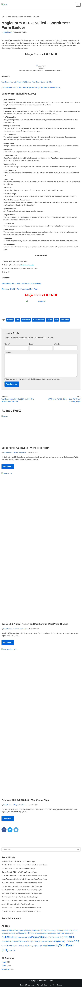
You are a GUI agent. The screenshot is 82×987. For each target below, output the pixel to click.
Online (20, 937)
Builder (10, 320)
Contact (59, 985)
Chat (46, 930)
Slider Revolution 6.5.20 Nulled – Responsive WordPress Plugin (24, 879)
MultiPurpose (62, 933)
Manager (53, 933)
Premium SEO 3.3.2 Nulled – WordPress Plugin (26, 800)
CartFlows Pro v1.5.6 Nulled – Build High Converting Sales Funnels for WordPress (31, 87)
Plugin (16, 452)
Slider (38, 941)
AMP (23, 930)
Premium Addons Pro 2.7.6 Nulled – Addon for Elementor (22, 886)
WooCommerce (51, 946)
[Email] (16, 829)
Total (4, 945)
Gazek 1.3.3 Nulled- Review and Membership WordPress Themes (35, 624)
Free (34, 933)
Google (39, 933)
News (70, 933)
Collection (60, 930)
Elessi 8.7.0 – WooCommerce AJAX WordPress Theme (21, 911)
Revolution (17, 941)
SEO (30, 941)
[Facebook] (4, 829)
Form (17, 320)
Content (68, 930)
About (52, 985)
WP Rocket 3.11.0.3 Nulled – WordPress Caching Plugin (22, 893)
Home (3, 16)
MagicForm (26, 320)
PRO (69, 937)
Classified (52, 930)
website (31, 265)
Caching (39, 930)
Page (27, 937)
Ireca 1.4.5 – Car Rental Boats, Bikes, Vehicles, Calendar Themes (25, 900)
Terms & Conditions (27, 985)
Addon (5, 930)
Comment (8, 353)
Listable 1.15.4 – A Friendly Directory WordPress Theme (21, 907)
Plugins (47, 937)
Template (59, 941)
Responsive (7, 941)
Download (6, 933)
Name (7, 344)
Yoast (12, 950)
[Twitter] (10, 829)
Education (14, 933)
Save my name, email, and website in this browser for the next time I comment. (33, 379)
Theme (16, 629)
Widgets (39, 945)
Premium (57, 937)
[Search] (78, 849)
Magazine (46, 933)
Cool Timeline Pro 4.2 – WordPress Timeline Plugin (20, 897)
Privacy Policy (42, 985)
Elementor (24, 933)
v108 (56, 320)
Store (44, 941)
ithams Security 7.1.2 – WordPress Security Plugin (19, 872)
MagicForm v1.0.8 (38, 320)
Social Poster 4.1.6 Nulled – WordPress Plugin (25, 448)
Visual (18, 945)
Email (31, 344)
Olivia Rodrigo (7, 32)
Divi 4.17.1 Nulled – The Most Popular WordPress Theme (22, 883)
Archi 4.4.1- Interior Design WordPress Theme (18, 904)
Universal (10, 946)
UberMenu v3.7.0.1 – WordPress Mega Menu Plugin (20, 289)
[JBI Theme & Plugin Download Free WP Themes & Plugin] (8, 4)
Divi (74, 930)
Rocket (24, 941)
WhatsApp (31, 946)
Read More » (7, 467)
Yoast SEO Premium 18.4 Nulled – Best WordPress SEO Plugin (24, 875)
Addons (12, 930)
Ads (18, 930)
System (50, 941)
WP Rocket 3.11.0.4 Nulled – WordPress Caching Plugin (22, 890)
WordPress (24, 265)
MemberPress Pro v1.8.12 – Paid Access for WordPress (21, 283)
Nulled (49, 320)
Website (57, 344)
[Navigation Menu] (78, 5)
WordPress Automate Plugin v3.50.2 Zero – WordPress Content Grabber (27, 82)
